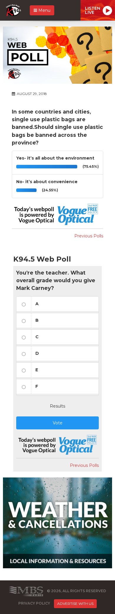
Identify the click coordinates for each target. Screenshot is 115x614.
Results (57, 406)
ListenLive (92, 10)
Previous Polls (88, 236)
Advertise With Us (75, 603)
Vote (58, 423)
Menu (43, 10)
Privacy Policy (34, 603)
